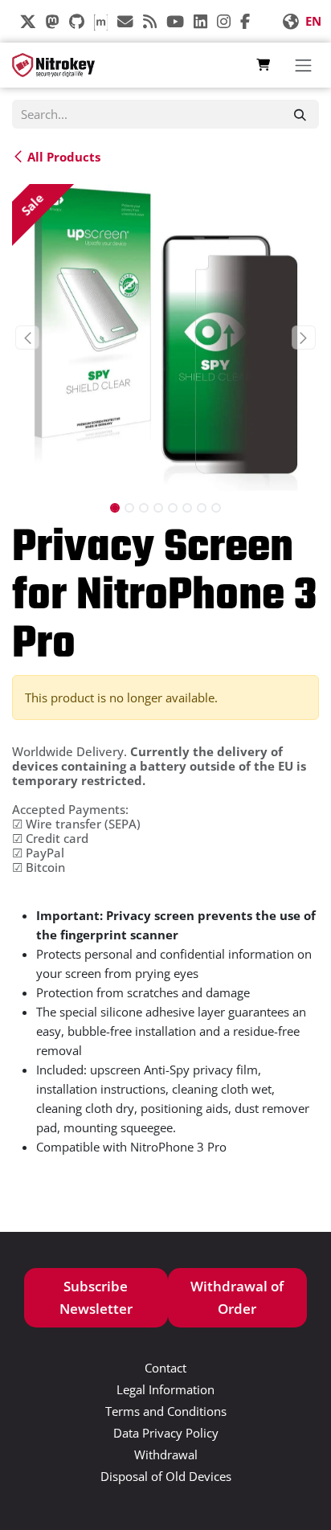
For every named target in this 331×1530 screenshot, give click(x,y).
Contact (165, 1368)
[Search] (300, 114)
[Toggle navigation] (303, 65)
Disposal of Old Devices (165, 1476)
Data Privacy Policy (166, 1433)
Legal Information (165, 1389)
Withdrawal (166, 1454)
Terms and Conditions (166, 1411)
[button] (27, 337)
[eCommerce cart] (263, 65)
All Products (63, 156)
